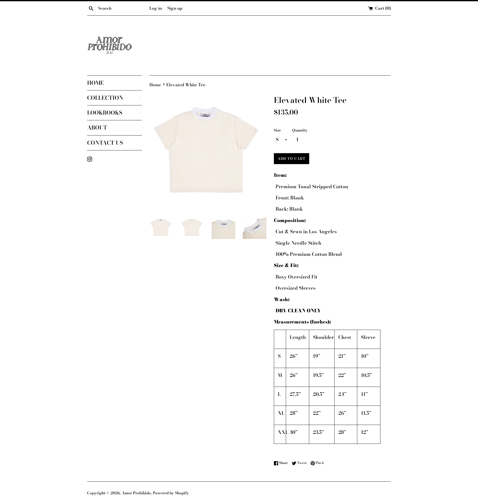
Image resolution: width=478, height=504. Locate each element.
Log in (155, 8)
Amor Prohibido (136, 493)
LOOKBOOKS (114, 112)
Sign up (174, 8)
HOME (95, 83)
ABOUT (97, 127)
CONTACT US (105, 142)
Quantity (300, 130)
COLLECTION (114, 97)
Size (277, 130)
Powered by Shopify (171, 493)
